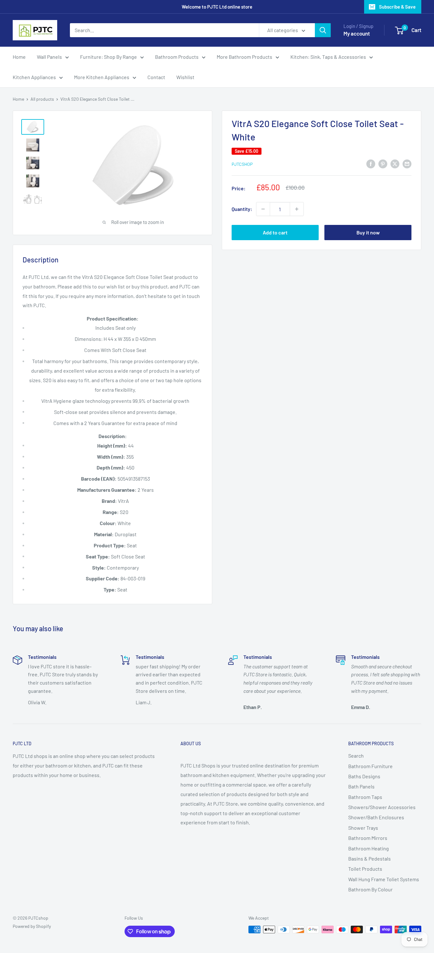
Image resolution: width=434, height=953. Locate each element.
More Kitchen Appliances (101, 77)
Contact (156, 77)
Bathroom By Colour (370, 889)
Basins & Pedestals (369, 858)
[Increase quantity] (296, 209)
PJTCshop (242, 164)
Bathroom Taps (365, 797)
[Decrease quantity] (263, 209)
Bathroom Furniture (370, 766)
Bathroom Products (177, 57)
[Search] (323, 30)
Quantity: (242, 209)
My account (356, 33)
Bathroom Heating (368, 848)
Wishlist (185, 77)
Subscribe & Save (397, 7)
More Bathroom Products (244, 57)
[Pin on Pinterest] (382, 163)
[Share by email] (407, 163)
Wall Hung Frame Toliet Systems (383, 879)
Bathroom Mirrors (367, 838)
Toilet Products (365, 869)
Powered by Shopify (32, 926)
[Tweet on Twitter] (394, 163)
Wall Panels (49, 57)
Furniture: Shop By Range (108, 57)
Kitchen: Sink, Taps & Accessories (328, 57)
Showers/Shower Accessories (382, 807)
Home (19, 57)
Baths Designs (364, 776)
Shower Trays (363, 828)
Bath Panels (361, 786)
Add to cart (275, 232)
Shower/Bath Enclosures (376, 817)
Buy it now (368, 232)
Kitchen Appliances (34, 77)
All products (42, 99)
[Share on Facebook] (370, 163)
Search (356, 756)
